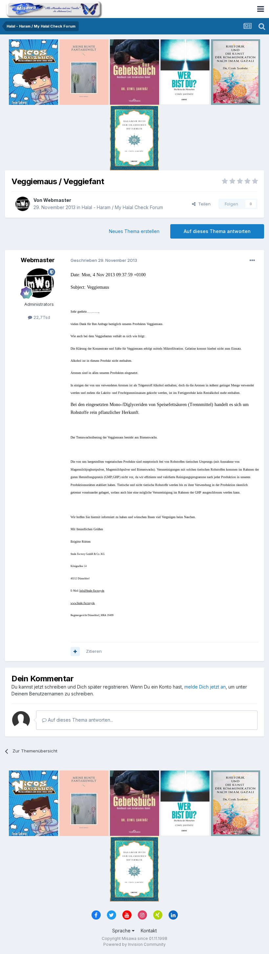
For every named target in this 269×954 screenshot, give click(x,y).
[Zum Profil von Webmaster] (22, 204)
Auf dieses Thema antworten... (80, 720)
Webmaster (57, 200)
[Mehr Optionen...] (252, 260)
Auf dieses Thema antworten (217, 231)
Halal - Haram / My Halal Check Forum (122, 207)
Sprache (122, 930)
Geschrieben (104, 260)
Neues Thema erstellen (134, 231)
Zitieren (94, 651)
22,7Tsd (41, 317)
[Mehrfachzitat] (75, 651)
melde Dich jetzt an (205, 687)
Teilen (203, 203)
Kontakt (149, 930)
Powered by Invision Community (134, 944)
